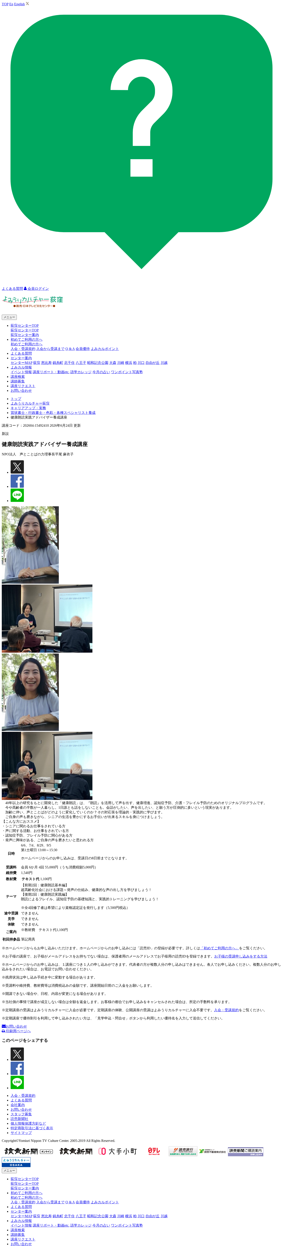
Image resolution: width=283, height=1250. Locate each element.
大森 (112, 363)
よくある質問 (21, 353)
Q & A (70, 349)
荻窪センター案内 (25, 335)
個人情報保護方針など (28, 1123)
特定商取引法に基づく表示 (32, 1128)
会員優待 (83, 349)
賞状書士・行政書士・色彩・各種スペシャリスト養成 (53, 413)
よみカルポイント (105, 349)
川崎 (120, 363)
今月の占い (101, 372)
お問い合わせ (21, 390)
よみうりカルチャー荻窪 (30, 403)
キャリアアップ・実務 (28, 408)
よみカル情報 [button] (21, 367)
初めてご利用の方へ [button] (26, 339)
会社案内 (18, 1105)
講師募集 (18, 381)
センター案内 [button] (21, 358)
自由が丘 (152, 363)
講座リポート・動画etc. (51, 372)
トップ (16, 399)
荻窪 (36, 363)
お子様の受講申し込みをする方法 (240, 956)
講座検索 (18, 376)
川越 (164, 363)
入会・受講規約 (23, 349)
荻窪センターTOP (25, 330)
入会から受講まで (50, 349)
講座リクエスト (23, 386)
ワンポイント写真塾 (127, 372)
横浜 (128, 363)
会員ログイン (38, 289)
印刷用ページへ (18, 1031)
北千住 (69, 363)
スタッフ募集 (21, 1114)
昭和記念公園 (97, 363)
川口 (141, 363)
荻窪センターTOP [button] (25, 325)
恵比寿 (46, 363)
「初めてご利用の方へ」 (219, 948)
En (11, 4)
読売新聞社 (19, 1119)
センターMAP (21, 363)
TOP (5, 4)
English (19, 4)
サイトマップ (21, 1133)
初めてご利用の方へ (26, 344)
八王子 (81, 363)
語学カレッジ (81, 372)
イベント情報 (21, 372)
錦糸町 (58, 363)
